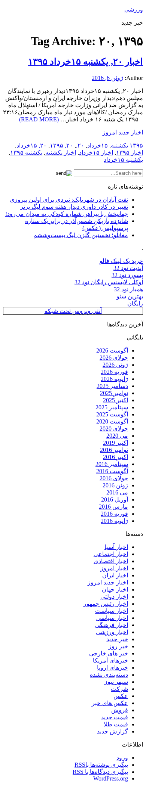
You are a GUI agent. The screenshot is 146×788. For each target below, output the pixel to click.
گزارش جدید (112, 731)
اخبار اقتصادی (111, 561)
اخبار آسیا (116, 547)
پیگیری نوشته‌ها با (101, 764)
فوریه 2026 (114, 372)
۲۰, (80, 145)
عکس (120, 696)
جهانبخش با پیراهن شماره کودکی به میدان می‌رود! (66, 214)
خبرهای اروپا (112, 667)
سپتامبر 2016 (111, 464)
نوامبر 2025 (114, 393)
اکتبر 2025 (115, 400)
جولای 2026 (114, 357)
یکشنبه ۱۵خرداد (123, 159)
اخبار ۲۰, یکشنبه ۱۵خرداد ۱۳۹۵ (85, 61)
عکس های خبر (110, 703)
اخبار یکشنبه (60, 152)
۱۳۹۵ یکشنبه (127, 145)
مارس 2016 (113, 506)
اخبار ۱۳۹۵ (129, 152)
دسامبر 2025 (112, 386)
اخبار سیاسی (112, 618)
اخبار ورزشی (112, 632)
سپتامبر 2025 (111, 407)
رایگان (135, 303)
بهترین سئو (129, 296)
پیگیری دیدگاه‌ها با (100, 772)
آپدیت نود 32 (128, 268)
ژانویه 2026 (114, 379)
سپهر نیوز (116, 682)
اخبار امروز (114, 568)
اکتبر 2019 (115, 443)
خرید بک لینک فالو (121, 261)
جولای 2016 (114, 478)
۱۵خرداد (97, 145)
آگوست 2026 (112, 350)
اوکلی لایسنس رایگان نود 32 (108, 282)
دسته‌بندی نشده (109, 674)
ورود (122, 757)
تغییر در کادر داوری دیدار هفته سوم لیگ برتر (74, 207)
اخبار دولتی (114, 596)
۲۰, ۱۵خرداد (31, 145)
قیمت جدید (114, 717)
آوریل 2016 (114, 499)
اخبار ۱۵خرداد (96, 152)
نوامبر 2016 (114, 450)
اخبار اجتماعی (111, 554)
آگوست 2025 (112, 414)
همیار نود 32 (128, 289)
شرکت (119, 689)
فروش (119, 710)
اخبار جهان (115, 589)
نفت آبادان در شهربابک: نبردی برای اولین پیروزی (69, 199)
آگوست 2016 (112, 471)
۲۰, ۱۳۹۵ (61, 145)
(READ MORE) (39, 119)
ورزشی (133, 9)
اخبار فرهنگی (111, 625)
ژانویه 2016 (114, 521)
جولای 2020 (114, 428)
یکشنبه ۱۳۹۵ (26, 152)
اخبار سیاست (111, 611)
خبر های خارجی (108, 653)
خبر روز (118, 646)
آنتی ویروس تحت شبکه (73, 311)
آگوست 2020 (112, 421)
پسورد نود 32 (127, 275)
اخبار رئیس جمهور (105, 604)
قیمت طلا (116, 724)
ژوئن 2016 (115, 485)
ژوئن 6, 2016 (107, 78)
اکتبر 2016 (115, 457)
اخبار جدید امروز (123, 132)
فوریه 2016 (114, 514)
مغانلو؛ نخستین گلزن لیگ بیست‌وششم (80, 235)
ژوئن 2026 (115, 365)
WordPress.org (110, 778)
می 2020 (117, 435)
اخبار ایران (115, 575)
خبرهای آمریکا (110, 660)
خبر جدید (117, 639)
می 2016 (117, 492)
